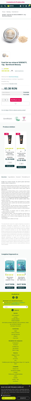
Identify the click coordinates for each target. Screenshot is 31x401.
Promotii (15, 344)
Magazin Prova (15, 355)
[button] (15, 395)
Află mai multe (6, 393)
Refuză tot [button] (23, 398)
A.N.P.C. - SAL (15, 379)
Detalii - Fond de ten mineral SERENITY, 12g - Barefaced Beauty (14, 15)
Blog (15, 356)
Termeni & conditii (15, 370)
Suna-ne (16, 310)
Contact (15, 372)
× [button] (29, 386)
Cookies (15, 377)
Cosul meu (15, 338)
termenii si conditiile (18, 302)
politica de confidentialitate (11, 304)
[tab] (4, 177)
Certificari (15, 381)
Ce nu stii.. (15, 358)
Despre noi (15, 368)
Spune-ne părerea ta (19, 70)
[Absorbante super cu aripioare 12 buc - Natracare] (9, 266)
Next (25, 150)
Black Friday (15, 350)
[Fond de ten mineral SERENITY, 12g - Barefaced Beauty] (5, 55)
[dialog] (15, 393)
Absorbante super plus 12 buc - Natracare (21, 278)
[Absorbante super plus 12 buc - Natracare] (21, 266)
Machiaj (8, 12)
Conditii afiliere (15, 319)
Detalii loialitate (15, 320)
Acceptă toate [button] (8, 398)
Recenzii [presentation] (18, 177)
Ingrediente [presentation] (11, 177)
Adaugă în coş (10, 166)
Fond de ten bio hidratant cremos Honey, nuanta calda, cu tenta (21, 154)
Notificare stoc (16, 100)
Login (15, 331)
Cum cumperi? (15, 315)
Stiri (15, 360)
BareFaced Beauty (13, 76)
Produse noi (15, 346)
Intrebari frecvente (16, 326)
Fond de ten (15, 12)
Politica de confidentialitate (15, 374)
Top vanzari (15, 348)
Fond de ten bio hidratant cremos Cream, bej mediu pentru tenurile (10, 153)
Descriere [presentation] (4, 177)
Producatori (16, 343)
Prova (3, 12)
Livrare (15, 317)
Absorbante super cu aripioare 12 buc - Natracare (9, 278)
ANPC (15, 376)
